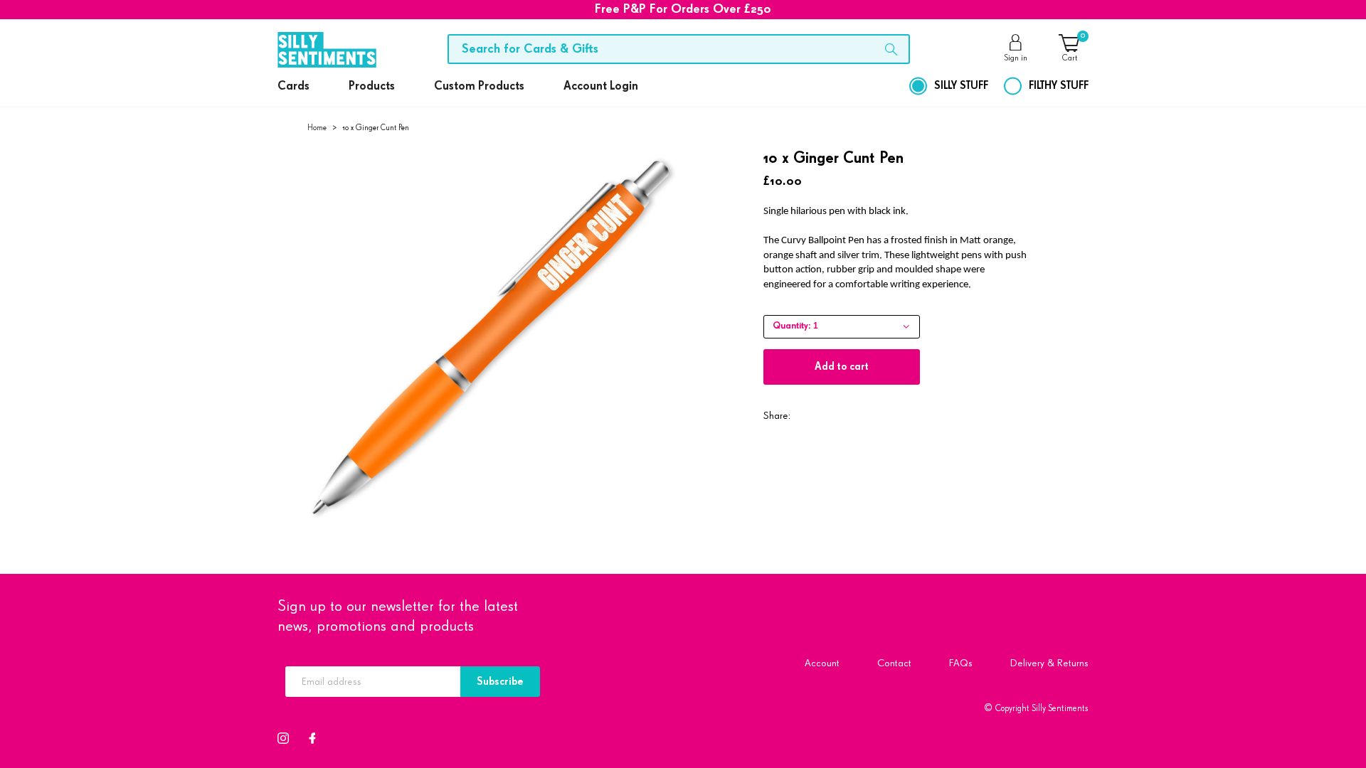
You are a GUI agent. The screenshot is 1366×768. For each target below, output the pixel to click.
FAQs (961, 663)
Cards (293, 86)
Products (372, 86)
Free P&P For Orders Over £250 (683, 9)
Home (317, 128)
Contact (894, 663)
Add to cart (842, 366)
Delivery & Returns (1049, 663)
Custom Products (479, 86)
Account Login (600, 86)
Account (822, 663)
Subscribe (500, 681)
